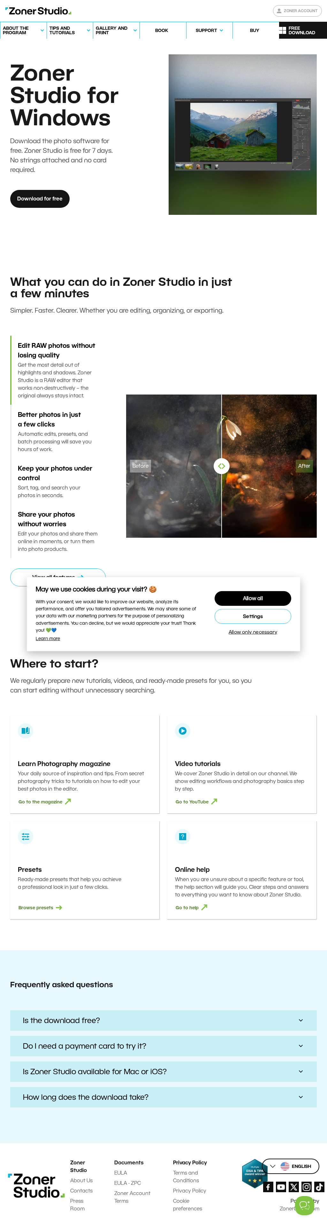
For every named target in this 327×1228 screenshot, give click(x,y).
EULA (120, 1173)
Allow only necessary (253, 632)
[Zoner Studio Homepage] (38, 11)
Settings (253, 616)
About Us (81, 1180)
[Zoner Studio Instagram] (306, 1187)
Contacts (81, 1190)
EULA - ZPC (127, 1183)
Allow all (253, 598)
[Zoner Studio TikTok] (319, 1187)
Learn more (48, 638)
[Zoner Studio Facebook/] (268, 1187)
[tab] (58, 370)
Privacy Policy (189, 1190)
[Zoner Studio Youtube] (281, 1187)
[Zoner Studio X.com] (293, 1187)
